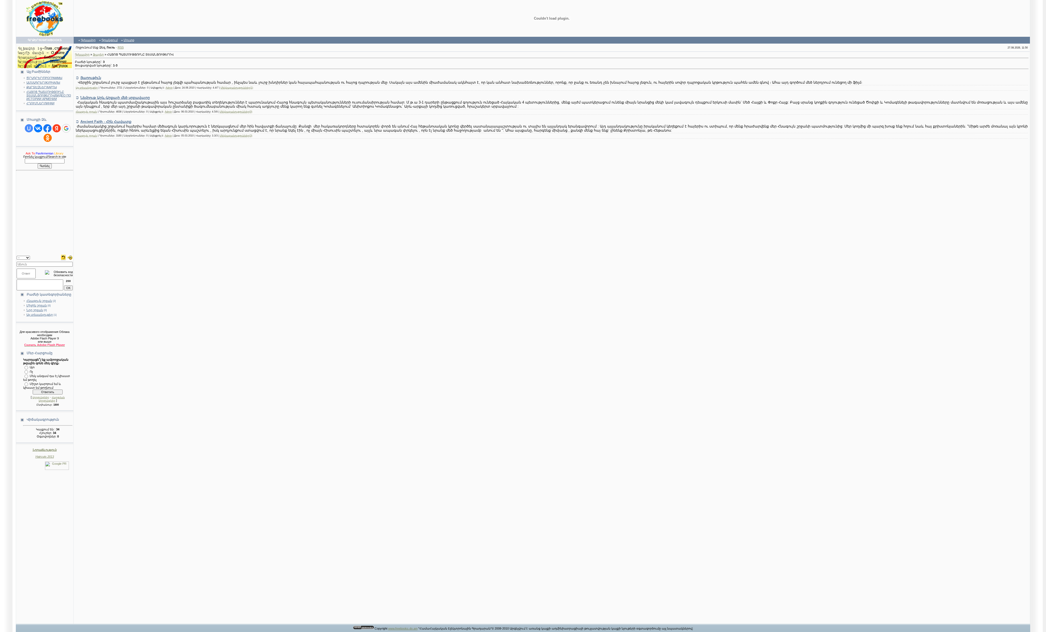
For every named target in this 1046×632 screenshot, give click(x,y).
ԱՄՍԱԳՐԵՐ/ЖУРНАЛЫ (43, 82)
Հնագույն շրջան (39, 300)
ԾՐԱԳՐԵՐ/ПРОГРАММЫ (44, 78)
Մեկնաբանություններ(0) (236, 111)
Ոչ (31, 371)
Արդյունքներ (40, 397)
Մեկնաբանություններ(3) (236, 135)
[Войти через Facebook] (47, 128)
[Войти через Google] (66, 128)
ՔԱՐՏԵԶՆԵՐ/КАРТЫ (41, 87)
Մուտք (129, 40)
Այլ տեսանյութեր (39, 314)
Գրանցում (110, 40)
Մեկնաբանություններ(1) (237, 87)
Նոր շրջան (34, 310)
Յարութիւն (90, 78)
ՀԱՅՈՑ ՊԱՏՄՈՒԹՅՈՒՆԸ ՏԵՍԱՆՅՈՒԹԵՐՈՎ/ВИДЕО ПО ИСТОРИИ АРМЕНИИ (48, 95)
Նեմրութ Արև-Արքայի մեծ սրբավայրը (115, 98)
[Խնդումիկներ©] (70, 257)
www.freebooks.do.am (403, 628)
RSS (121, 47)
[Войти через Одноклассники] (48, 138)
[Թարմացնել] (63, 257)
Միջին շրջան (36, 305)
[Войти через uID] (29, 128)
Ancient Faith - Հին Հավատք (105, 122)
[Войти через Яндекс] (57, 128)
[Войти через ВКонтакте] (38, 128)
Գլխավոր (88, 40)
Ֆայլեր (98, 54)
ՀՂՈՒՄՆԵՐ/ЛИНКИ (40, 103)
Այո (32, 367)
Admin (169, 87)
